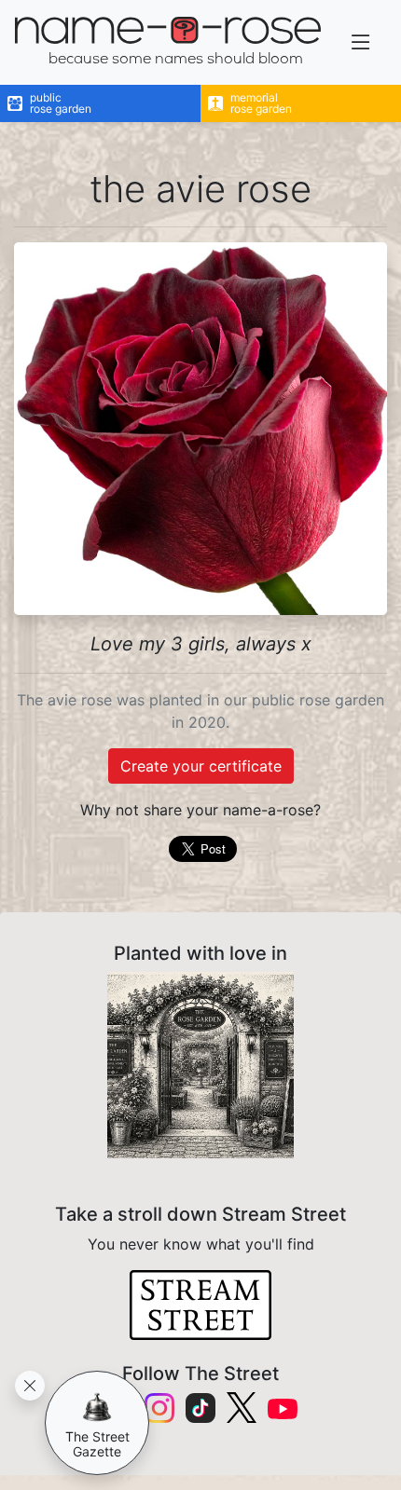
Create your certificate (201, 766)
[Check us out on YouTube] (282, 1407)
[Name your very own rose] (200, 1065)
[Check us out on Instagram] (159, 1408)
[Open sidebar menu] (361, 42)
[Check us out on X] (241, 1407)
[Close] (30, 1386)
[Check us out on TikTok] (200, 1408)
